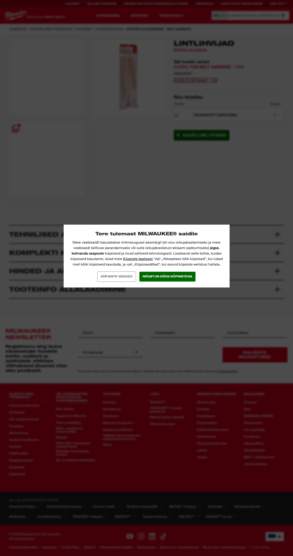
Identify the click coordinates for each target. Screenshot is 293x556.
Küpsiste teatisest (138, 259)
